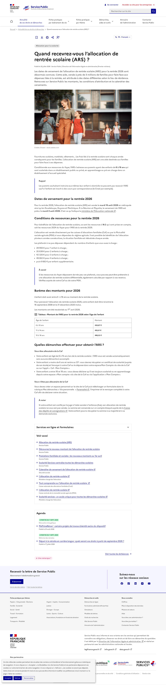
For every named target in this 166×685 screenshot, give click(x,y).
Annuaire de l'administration (94, 625)
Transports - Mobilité (17, 621)
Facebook (121, 583)
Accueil (12, 29)
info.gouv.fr (109, 649)
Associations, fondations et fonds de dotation (63, 617)
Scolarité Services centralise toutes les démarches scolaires (66, 462)
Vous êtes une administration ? (132, 617)
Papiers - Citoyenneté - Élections (21, 602)
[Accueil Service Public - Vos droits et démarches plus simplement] (39, 10)
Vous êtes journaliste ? (129, 621)
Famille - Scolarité (16, 606)
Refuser (17, 678)
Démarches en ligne (91, 602)
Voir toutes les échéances (117, 553)
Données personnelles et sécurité (101, 673)
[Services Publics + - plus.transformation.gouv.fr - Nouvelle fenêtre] (146, 663)
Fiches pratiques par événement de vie (58, 21)
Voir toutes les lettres (34, 587)
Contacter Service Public (148, 21)
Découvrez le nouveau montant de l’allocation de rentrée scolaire (69, 449)
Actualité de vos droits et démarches (31, 21)
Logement (13, 617)
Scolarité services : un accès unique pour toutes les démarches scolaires (72, 496)
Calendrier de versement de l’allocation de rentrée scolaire (66, 469)
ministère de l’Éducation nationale (97, 211)
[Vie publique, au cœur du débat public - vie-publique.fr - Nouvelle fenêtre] (99, 663)
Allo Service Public (90, 621)
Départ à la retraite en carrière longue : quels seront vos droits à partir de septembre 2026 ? (81, 541)
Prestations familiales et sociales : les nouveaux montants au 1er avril (70, 455)
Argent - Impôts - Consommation (58, 602)
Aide (123, 614)
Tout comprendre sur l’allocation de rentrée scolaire (63, 483)
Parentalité (82, 389)
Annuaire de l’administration (128, 21)
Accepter (8, 678)
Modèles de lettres (90, 614)
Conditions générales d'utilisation (127, 673)
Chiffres (124, 602)
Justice (49, 606)
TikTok (128, 583)
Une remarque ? (44, 558)
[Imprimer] (47, 37)
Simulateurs (88, 610)
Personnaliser (29, 678)
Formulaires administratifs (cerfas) (96, 606)
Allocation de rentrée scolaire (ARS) (55, 442)
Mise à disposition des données (132, 606)
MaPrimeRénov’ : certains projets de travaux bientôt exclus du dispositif (72, 526)
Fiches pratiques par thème (83, 21)
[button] (58, 37)
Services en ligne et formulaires (55, 427)
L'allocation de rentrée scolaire (53, 476)
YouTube (149, 583)
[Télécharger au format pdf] (42, 37)
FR (123, 37)
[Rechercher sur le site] (153, 11)
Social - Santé (15, 610)
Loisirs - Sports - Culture (55, 614)
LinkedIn (135, 583)
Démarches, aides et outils (105, 21)
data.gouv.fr (125, 649)
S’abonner (16, 581)
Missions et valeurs (128, 610)
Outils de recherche (91, 617)
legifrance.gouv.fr (91, 649)
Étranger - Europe (53, 610)
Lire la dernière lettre (17, 587)
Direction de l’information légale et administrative (120, 641)
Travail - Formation (16, 614)
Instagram (142, 583)
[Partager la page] (52, 37)
